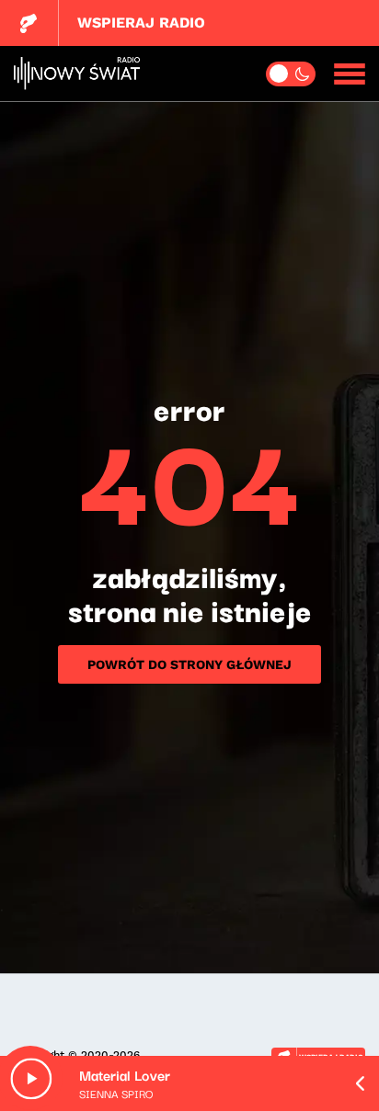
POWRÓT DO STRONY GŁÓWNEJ (189, 664)
